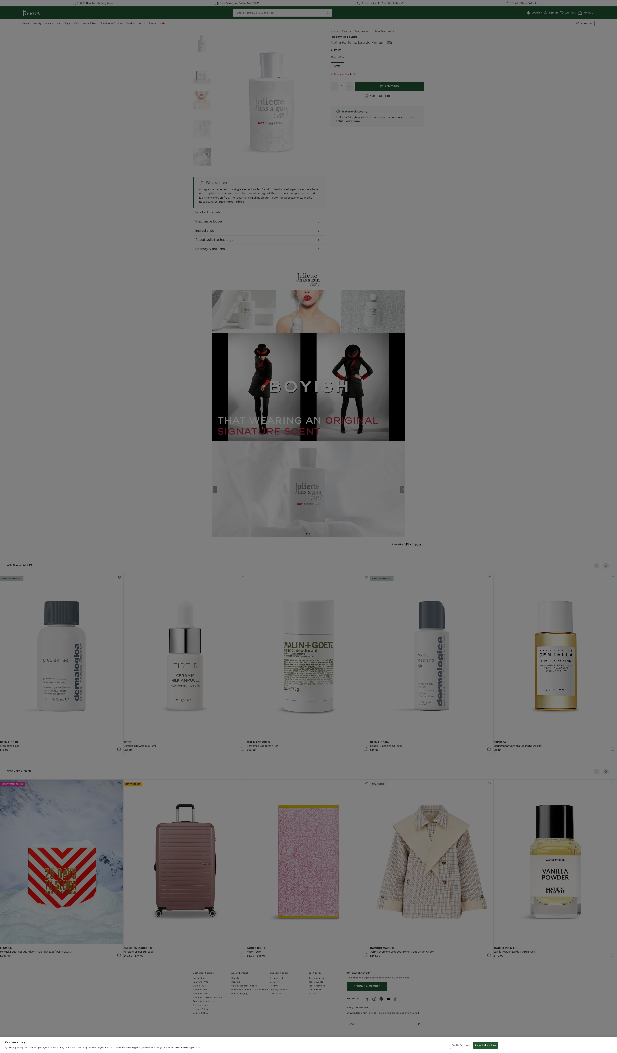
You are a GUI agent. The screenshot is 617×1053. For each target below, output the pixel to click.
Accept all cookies (485, 1045)
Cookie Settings (460, 1045)
